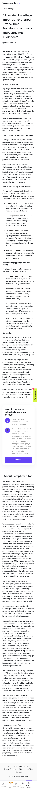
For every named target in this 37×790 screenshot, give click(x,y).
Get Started (18, 460)
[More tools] (34, 785)
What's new (34, 393)
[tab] (3, 785)
